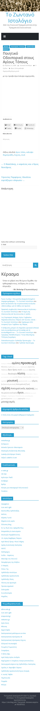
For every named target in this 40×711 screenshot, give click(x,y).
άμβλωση (11, 367)
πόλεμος (27, 398)
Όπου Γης (4, 569)
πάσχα (29, 381)
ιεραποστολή (22, 381)
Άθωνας (4, 626)
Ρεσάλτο (4, 491)
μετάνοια (27, 393)
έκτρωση (25, 370)
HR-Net (4, 474)
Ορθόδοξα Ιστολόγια (9, 572)
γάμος (35, 380)
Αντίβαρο (4, 481)
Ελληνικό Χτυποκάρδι (9, 643)
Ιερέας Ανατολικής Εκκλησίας (11, 545)
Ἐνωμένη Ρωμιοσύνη (9, 647)
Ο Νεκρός (4, 565)
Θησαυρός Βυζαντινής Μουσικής (13, 451)
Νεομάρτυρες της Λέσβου (10, 562)
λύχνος (13, 71)
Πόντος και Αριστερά (8, 583)
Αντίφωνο (5, 444)
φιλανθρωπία (29, 396)
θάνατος (4, 367)
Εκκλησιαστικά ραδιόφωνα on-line (13, 633)
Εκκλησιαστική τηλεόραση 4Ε (11, 637)
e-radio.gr (4, 470)
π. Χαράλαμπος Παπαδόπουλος (16, 396)
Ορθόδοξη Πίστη (7, 579)
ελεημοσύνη (35, 377)
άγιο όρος (12, 369)
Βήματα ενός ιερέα (8, 521)
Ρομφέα (4, 681)
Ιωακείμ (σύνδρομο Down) (11, 454)
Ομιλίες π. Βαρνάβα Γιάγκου (11, 667)
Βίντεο (6, 47)
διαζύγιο (14, 398)
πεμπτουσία (27, 377)
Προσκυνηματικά (7, 586)
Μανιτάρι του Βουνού (9, 559)
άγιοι (20, 392)
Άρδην (3, 484)
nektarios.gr (5, 620)
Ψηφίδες (4, 596)
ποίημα (3, 396)
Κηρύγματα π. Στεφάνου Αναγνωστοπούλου (17, 661)
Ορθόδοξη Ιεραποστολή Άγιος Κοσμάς (15, 671)
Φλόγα (3, 685)
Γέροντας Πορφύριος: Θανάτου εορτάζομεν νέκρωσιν (16, 179)
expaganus (5, 504)
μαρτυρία (21, 398)
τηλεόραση (4, 374)
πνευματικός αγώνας (22, 388)
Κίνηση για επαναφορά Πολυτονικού (14, 488)
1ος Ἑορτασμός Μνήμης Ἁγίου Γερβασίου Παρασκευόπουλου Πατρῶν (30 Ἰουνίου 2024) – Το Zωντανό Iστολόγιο (18, 319)
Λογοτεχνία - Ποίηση (17, 47)
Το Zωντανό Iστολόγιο (20, 17)
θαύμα (20, 377)
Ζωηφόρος (5, 650)
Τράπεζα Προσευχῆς (26, 343)
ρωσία (15, 377)
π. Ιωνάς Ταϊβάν (7, 674)
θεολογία (12, 373)
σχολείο (4, 381)
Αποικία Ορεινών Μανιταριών (12, 447)
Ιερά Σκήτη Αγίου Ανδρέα (10, 657)
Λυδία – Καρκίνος (7, 555)
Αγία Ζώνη (5, 623)
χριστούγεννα (6, 398)
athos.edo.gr (5, 609)
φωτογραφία (5, 377)
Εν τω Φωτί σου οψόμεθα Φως (12, 528)
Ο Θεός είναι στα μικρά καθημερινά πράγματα (17, 415)
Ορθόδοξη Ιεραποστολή (10, 576)
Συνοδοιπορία (6, 593)
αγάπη (16, 363)
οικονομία (23, 367)
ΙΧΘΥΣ (3, 548)
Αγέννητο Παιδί (7, 477)
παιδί (20, 369)
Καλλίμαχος (5, 552)
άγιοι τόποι (14, 68)
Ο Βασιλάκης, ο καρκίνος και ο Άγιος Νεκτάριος (20, 166)
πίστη (21, 373)
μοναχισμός (8, 401)
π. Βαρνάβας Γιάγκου (31, 374)
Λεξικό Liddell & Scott (9, 458)
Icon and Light (6, 507)
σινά (17, 71)
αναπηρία (4, 363)
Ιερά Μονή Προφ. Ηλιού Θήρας (12, 542)
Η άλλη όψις (5, 654)
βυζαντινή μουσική (8, 384)
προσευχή (28, 363)
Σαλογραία (5, 589)
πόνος (9, 364)
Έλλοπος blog (6, 524)
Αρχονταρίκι (5, 630)
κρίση (11, 377)
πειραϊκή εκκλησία (9, 393)
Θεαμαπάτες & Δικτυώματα (11, 531)
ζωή (36, 389)
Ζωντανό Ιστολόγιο (26, 65)
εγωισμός (33, 393)
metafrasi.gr (5, 440)
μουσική (12, 380)
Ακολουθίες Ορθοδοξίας (10, 511)
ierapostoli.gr (6, 616)
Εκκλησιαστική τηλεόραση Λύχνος (13, 640)
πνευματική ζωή (23, 384)
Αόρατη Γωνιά (6, 518)
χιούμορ (17, 367)
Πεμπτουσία (5, 678)
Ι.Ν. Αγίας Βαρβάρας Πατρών (11, 538)
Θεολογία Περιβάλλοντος (10, 535)
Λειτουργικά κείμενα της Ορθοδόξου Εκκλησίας (18, 664)
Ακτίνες (3, 514)
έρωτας (32, 369)
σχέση (5, 388)
